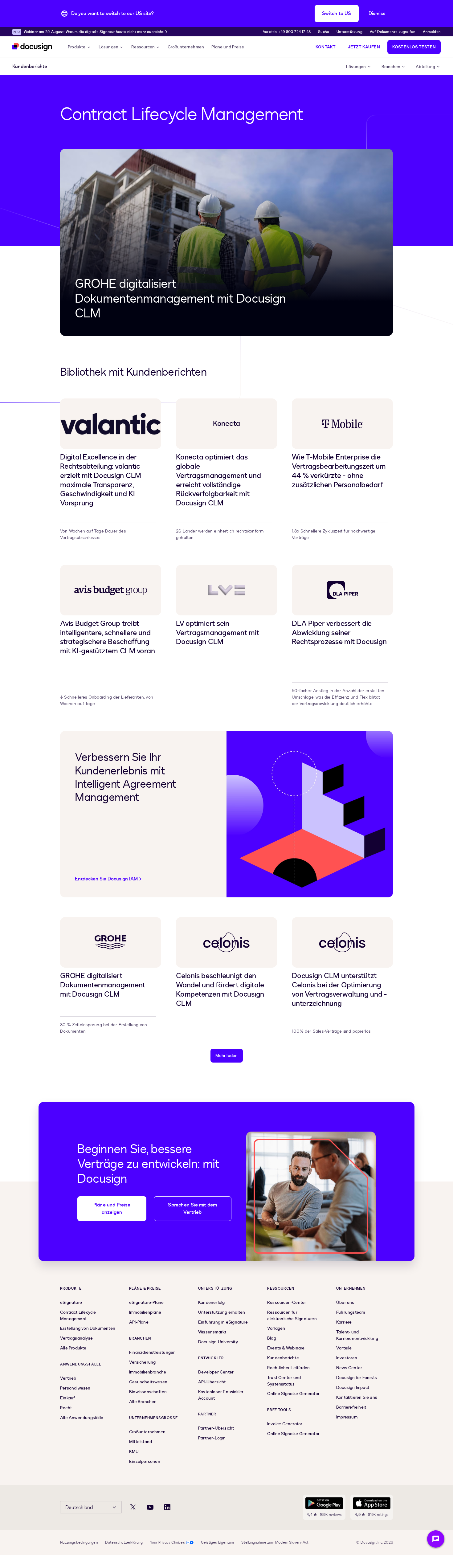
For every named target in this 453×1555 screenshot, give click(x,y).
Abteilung (425, 67)
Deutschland (79, 1507)
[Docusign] (32, 47)
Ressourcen (143, 47)
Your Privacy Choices (167, 1542)
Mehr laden (226, 1056)
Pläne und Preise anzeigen (111, 1209)
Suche (323, 31)
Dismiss (377, 13)
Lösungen (109, 47)
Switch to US (336, 13)
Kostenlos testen (414, 47)
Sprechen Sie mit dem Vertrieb (192, 1209)
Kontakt (326, 47)
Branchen (391, 67)
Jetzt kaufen (364, 47)
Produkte (77, 47)
